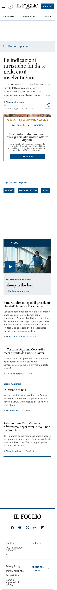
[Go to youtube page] (19, 527)
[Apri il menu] (3, 6)
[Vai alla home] (27, 6)
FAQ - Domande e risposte (14, 548)
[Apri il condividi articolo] (48, 105)
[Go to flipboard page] (42, 527)
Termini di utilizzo (15, 571)
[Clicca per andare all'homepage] (27, 517)
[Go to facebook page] (12, 527)
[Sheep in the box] (27, 260)
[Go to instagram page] (34, 527)
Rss (8, 554)
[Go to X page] (27, 527)
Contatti (10, 543)
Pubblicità (36, 543)
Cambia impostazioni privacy (12, 582)
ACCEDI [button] (38, 125)
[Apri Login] (10, 6)
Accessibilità (12, 575)
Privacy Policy (13, 566)
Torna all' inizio (38, 569)
